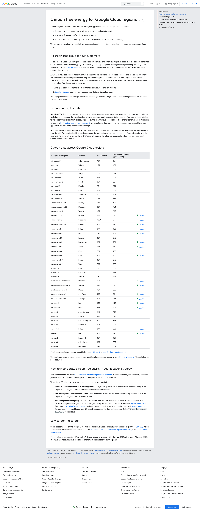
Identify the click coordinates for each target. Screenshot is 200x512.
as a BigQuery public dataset (114, 352)
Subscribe (172, 507)
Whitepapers (7, 497)
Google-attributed (62, 92)
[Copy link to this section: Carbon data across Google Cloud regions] (107, 148)
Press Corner (165, 497)
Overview (26, 4)
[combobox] (132, 4)
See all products (48, 471)
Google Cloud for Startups (51, 479)
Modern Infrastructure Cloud (13, 479)
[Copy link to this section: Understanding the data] (83, 108)
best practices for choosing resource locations (93, 375)
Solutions (35, 4)
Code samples (126, 483)
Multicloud (6, 483)
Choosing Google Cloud (11, 471)
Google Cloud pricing (49, 486)
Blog (162, 471)
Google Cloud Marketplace (51, 483)
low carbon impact (139, 406)
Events (163, 475)
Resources (61, 4)
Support (157, 4)
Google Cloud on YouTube (170, 483)
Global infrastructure (10, 486)
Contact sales (47, 490)
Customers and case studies (13, 490)
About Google (8, 507)
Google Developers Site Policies (83, 453)
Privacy (17, 507)
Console (185, 4)
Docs (151, 4)
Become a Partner (167, 490)
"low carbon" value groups (74, 406)
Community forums (89, 471)
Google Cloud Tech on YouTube (172, 486)
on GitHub (94, 352)
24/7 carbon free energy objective (74, 123)
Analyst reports (8, 494)
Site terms (26, 507)
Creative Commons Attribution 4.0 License (109, 451)
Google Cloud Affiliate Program (172, 494)
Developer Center (127, 494)
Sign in (194, 4)
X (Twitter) (164, 479)
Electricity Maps (125, 357)
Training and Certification (130, 490)
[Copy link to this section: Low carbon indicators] (81, 421)
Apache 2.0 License (52, 453)
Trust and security (9, 475)
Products (44, 4)
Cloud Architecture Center (130, 486)
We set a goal (73, 67)
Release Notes (87, 479)
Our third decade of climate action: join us (91, 507)
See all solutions (48, 475)
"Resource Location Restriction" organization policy (111, 430)
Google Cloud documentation (131, 479)
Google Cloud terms (39, 507)
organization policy (138, 403)
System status (87, 483)
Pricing (52, 4)
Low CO (142, 216)
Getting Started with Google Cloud (133, 475)
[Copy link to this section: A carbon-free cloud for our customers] (102, 56)
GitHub (123, 471)
